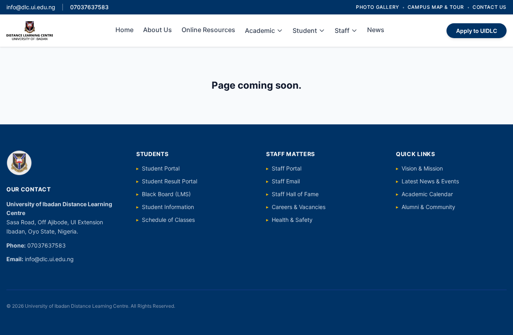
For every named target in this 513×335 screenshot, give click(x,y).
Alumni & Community (425, 206)
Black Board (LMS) (163, 194)
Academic (260, 30)
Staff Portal (283, 168)
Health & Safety (289, 219)
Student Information (165, 206)
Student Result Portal (166, 181)
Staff (342, 30)
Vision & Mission (419, 168)
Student (305, 30)
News (375, 30)
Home (124, 30)
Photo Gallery (377, 7)
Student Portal (158, 168)
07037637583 (89, 7)
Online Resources (208, 30)
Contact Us (490, 7)
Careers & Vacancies (295, 206)
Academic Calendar (424, 194)
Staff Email (283, 181)
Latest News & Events (427, 181)
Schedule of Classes (165, 219)
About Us (157, 30)
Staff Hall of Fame (292, 194)
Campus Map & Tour (436, 7)
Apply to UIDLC (476, 30)
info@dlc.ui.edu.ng (30, 7)
